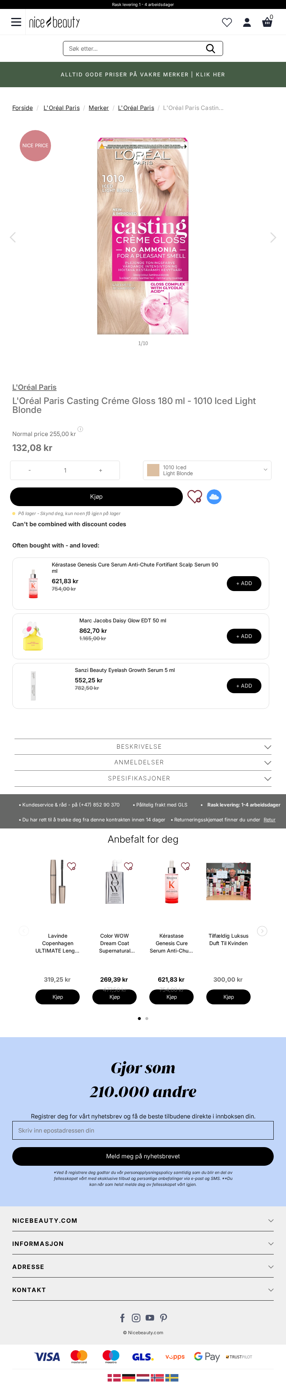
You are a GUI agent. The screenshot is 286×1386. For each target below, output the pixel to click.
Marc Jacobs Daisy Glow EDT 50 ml (122, 620)
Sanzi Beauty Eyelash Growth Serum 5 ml (125, 670)
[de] (129, 1377)
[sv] (171, 1377)
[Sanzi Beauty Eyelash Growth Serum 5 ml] (33, 685)
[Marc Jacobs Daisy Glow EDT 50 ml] (33, 635)
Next (271, 238)
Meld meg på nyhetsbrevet (143, 1156)
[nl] (144, 1377)
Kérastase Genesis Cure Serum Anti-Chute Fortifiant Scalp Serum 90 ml (135, 567)
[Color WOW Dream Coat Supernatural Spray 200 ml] (114, 881)
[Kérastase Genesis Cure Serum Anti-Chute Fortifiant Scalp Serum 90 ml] (33, 583)
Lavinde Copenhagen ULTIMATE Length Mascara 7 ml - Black (57, 943)
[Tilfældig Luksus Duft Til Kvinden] (228, 881)
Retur (270, 820)
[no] (158, 1377)
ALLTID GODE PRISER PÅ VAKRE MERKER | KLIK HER (143, 74)
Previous (14, 238)
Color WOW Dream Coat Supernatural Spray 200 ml (114, 943)
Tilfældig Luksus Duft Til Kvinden (228, 939)
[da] (115, 1377)
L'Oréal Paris (62, 107)
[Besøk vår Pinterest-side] (164, 1320)
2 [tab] (147, 1018)
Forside (22, 107)
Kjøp (96, 496)
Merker (99, 107)
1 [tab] (139, 1018)
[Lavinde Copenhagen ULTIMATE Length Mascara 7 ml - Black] (57, 881)
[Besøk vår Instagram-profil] (136, 1320)
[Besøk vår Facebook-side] (122, 1320)
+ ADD (244, 583)
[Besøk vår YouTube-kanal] (150, 1320)
